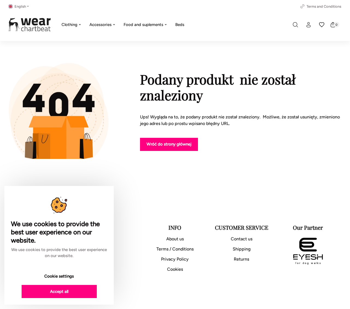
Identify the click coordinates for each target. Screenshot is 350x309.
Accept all (59, 291)
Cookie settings (59, 276)
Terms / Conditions (175, 249)
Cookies (175, 269)
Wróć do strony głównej (169, 144)
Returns (241, 259)
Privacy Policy (175, 259)
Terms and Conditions (324, 6)
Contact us (241, 238)
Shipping (241, 249)
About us (175, 238)
